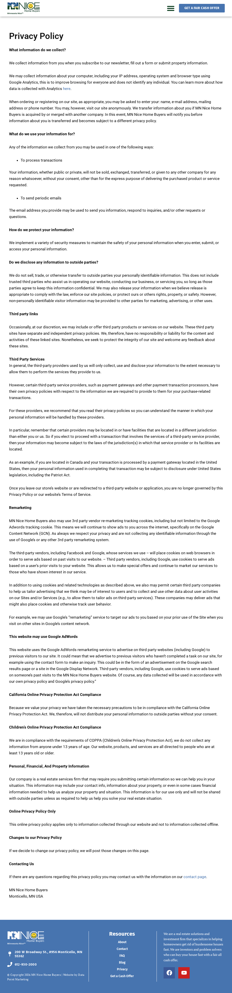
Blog (122, 962)
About (122, 942)
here (66, 88)
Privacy (122, 969)
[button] (171, 8)
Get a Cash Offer (122, 976)
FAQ (122, 956)
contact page (195, 876)
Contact (122, 949)
